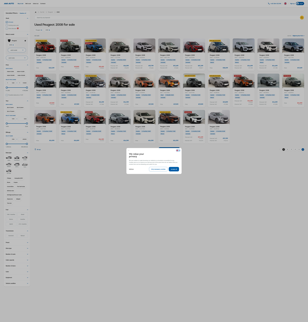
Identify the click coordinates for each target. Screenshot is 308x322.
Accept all (174, 169)
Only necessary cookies (158, 169)
